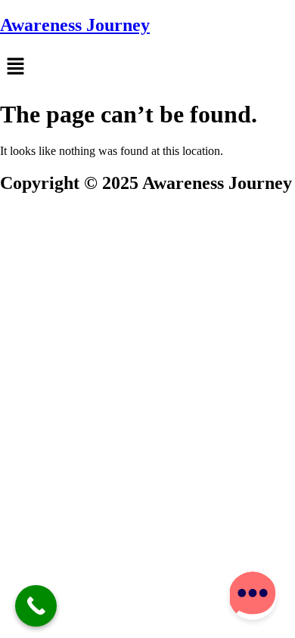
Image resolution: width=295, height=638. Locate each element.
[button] (147, 67)
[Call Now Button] (36, 606)
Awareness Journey (75, 25)
